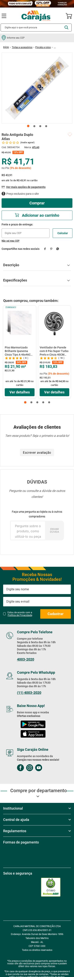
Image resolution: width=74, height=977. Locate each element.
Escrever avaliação (37, 452)
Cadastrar (56, 634)
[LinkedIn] (47, 789)
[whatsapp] (57, 249)
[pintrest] (65, 789)
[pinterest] (51, 249)
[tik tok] (56, 789)
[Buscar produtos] (66, 27)
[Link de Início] (6, 47)
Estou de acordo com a (19, 634)
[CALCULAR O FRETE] (62, 233)
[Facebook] (20, 789)
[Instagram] (29, 789)
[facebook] (45, 249)
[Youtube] (38, 789)
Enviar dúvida (54, 530)
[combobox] (36, 27)
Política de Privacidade (20, 635)
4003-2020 (25, 680)
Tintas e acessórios (22, 47)
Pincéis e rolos (43, 47)
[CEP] (26, 230)
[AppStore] (33, 755)
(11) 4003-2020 (29, 713)
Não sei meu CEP (11, 240)
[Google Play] (33, 745)
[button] (25, 402)
